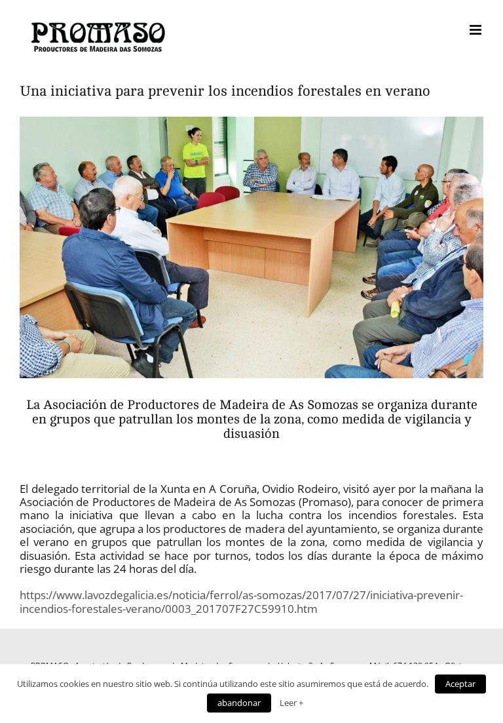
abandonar (239, 703)
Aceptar (460, 684)
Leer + (291, 703)
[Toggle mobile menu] (476, 30)
